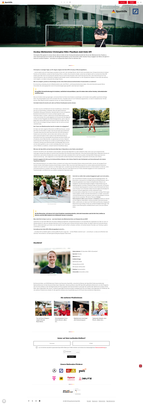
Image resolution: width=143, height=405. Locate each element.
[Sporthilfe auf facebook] (61, 2)
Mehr (49, 314)
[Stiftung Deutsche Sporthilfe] (7, 2)
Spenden (123, 2)
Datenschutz (102, 401)
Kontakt (89, 401)
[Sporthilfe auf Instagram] (67, 2)
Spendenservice (110, 401)
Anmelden (71, 356)
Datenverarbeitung (100, 347)
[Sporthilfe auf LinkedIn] (70, 2)
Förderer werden (132, 2)
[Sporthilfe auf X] (64, 2)
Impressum (95, 401)
